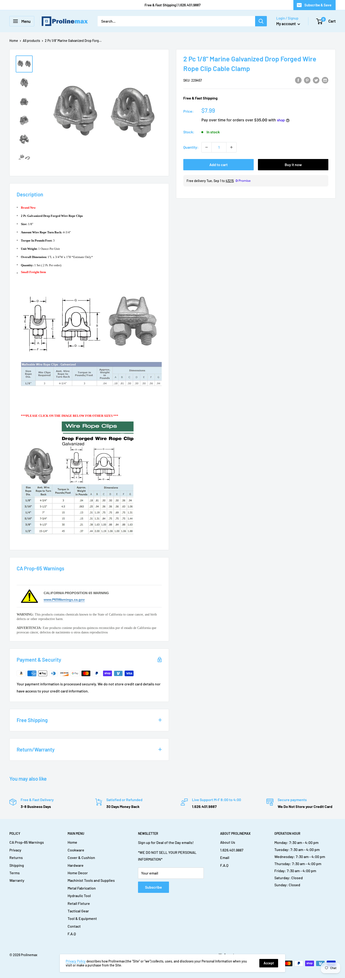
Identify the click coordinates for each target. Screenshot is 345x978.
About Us (227, 842)
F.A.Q (72, 933)
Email (224, 857)
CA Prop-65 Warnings (26, 842)
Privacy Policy (76, 961)
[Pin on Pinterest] (307, 79)
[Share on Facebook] (298, 79)
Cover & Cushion (81, 857)
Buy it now (293, 164)
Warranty (16, 880)
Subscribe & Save (317, 5)
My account (286, 23)
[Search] (261, 21)
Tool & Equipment (82, 918)
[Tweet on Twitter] (316, 79)
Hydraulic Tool (79, 895)
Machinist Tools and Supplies (91, 880)
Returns (16, 857)
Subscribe (153, 887)
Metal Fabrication (82, 888)
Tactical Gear (78, 911)
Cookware (76, 850)
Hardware (76, 865)
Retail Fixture (79, 903)
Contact (74, 926)
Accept (269, 963)
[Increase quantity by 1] (231, 147)
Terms (14, 873)
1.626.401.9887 (231, 850)
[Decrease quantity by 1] (206, 147)
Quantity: (191, 147)
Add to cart (218, 164)
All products (31, 41)
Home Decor (78, 873)
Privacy (15, 850)
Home (13, 41)
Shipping (16, 865)
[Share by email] (325, 79)
